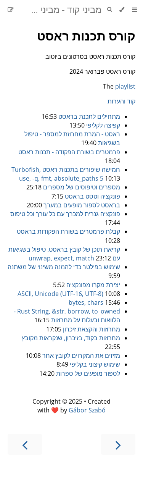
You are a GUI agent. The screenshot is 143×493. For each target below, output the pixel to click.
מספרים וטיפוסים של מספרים (81, 187)
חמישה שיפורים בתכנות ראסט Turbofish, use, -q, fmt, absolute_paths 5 (65, 174)
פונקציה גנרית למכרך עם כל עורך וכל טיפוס (65, 214)
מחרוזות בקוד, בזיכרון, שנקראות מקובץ (71, 338)
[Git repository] (18, 9)
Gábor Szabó (87, 410)
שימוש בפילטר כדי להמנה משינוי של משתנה (64, 267)
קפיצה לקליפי (103, 125)
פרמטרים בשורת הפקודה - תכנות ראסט (69, 152)
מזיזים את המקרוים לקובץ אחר (81, 355)
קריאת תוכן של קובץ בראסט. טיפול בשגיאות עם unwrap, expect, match (64, 253)
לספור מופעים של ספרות (88, 373)
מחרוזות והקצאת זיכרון (91, 329)
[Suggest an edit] (11, 9)
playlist (125, 86)
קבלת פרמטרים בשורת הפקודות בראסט (68, 231)
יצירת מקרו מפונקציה (93, 285)
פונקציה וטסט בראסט (92, 196)
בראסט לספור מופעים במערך (81, 205)
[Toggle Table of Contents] (134, 9)
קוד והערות (121, 101)
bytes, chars (86, 302)
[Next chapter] (25, 444)
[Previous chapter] (118, 444)
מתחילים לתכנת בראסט (89, 116)
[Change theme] (122, 9)
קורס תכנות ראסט (86, 35)
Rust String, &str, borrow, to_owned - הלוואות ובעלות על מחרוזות (67, 315)
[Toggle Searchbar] (109, 9)
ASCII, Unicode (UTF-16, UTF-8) (60, 293)
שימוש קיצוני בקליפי (95, 364)
